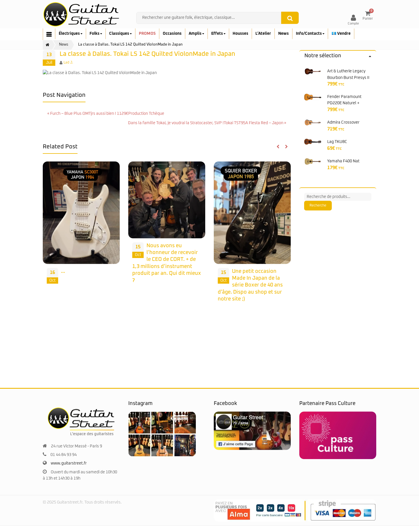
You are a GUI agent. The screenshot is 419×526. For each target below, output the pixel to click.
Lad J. (68, 62)
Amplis (195, 34)
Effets (217, 34)
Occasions (172, 34)
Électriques (70, 34)
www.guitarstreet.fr (69, 463)
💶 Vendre (341, 34)
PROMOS (147, 34)
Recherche (318, 205)
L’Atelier (263, 34)
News (283, 34)
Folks (95, 34)
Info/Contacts (309, 34)
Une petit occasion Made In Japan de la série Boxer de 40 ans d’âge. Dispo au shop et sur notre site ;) (250, 285)
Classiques (119, 34)
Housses (240, 34)
